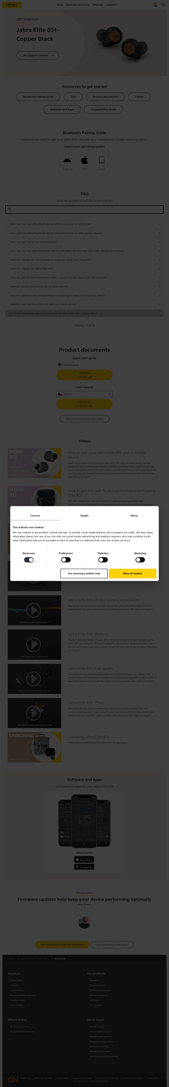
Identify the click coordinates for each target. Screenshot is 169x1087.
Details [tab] (85, 515)
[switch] (66, 559)
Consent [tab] (35, 515)
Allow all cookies (132, 573)
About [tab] (134, 515)
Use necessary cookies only (84, 573)
